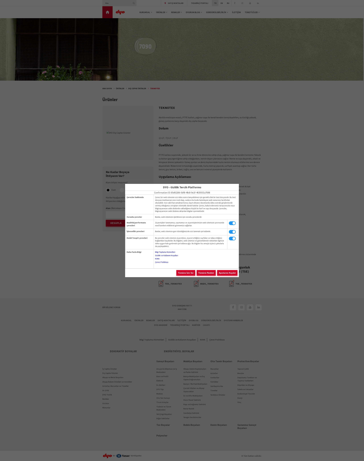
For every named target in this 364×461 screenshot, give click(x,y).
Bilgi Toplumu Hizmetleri (165, 252)
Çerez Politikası (161, 262)
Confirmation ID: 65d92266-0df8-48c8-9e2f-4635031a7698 (182, 192)
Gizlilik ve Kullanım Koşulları (166, 255)
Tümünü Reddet (206, 273)
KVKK (157, 258)
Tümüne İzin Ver (186, 273)
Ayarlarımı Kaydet (227, 273)
